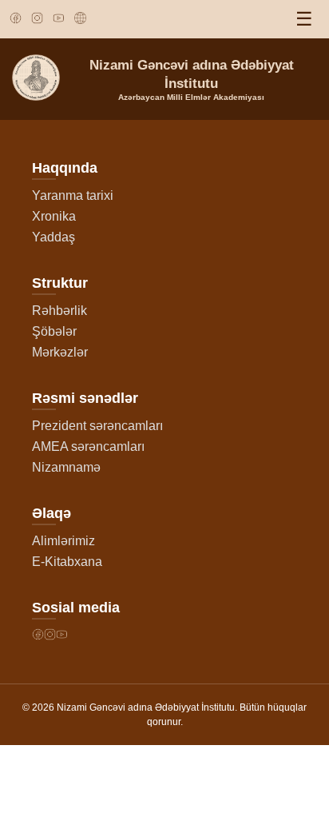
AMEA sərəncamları (88, 446)
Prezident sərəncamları (97, 425)
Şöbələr (54, 331)
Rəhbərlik (59, 310)
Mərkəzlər (60, 352)
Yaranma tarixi (72, 195)
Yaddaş (53, 237)
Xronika (54, 216)
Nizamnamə (66, 467)
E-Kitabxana (67, 561)
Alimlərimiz (63, 541)
